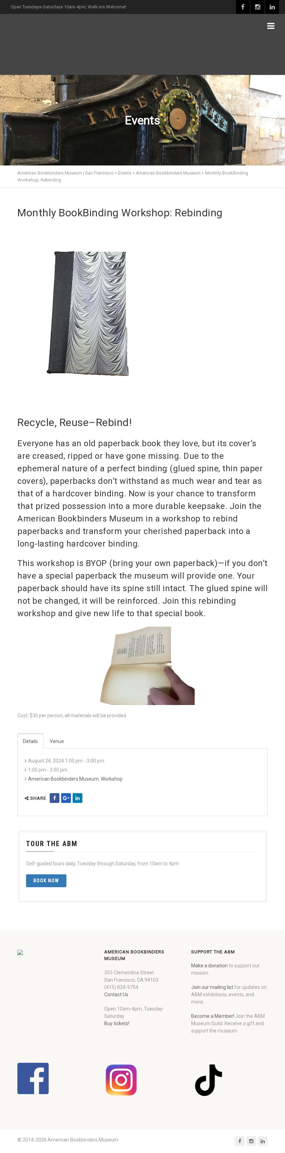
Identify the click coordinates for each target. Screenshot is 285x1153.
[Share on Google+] (66, 798)
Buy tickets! (116, 1023)
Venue (57, 741)
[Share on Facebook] (54, 798)
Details (30, 741)
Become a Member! (212, 1016)
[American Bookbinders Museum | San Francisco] (53, 44)
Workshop (112, 779)
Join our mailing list (212, 987)
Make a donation (209, 965)
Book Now (46, 880)
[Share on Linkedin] (77, 798)
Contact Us (116, 994)
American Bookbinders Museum (63, 779)
